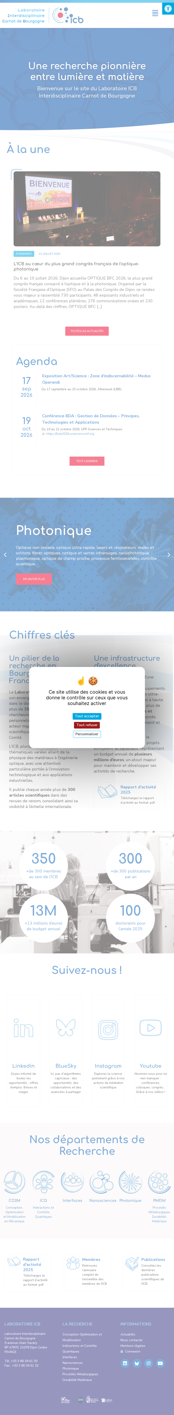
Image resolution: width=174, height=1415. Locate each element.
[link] (168, 9)
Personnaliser (86, 734)
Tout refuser (87, 725)
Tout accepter (87, 716)
